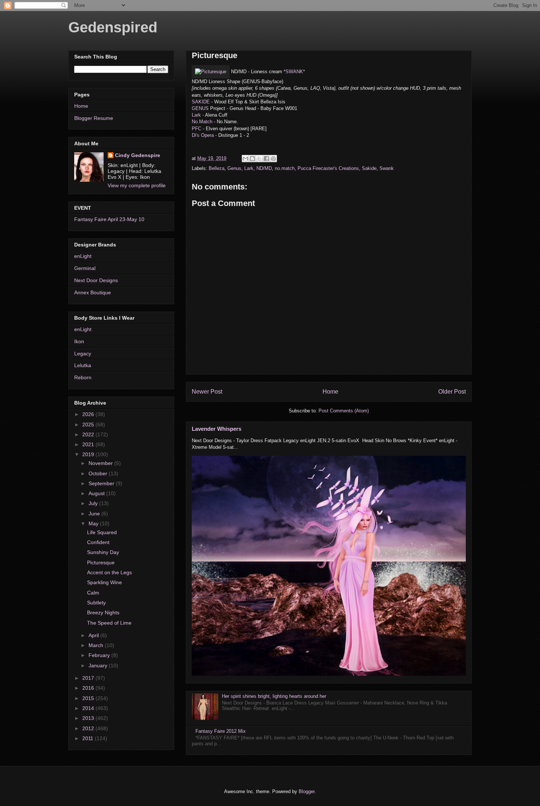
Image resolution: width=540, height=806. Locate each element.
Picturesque (101, 562)
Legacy (82, 353)
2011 (88, 738)
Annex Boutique (92, 292)
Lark (196, 115)
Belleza (216, 168)
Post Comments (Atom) (343, 410)
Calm (93, 593)
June (95, 513)
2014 (89, 708)
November (101, 463)
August (97, 493)
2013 (89, 718)
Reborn (82, 377)
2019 (89, 454)
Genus (234, 168)
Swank (386, 168)
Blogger (306, 791)
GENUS (200, 108)
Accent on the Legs (109, 572)
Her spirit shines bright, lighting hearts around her (274, 696)
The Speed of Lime (109, 623)
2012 (89, 728)
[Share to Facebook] (266, 158)
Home (330, 391)
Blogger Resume (93, 118)
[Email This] (245, 158)
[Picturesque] (211, 71)
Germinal (85, 268)
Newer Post (207, 391)
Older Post (452, 391)
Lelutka (82, 365)
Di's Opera (203, 135)
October (99, 473)
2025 (89, 424)
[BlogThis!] (252, 158)
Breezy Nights (103, 612)
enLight (82, 256)
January (99, 665)
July (94, 503)
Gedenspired (112, 27)
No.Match (202, 121)
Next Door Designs (96, 280)
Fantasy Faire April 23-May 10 (109, 219)
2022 (89, 434)
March (97, 645)
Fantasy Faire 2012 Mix (220, 731)
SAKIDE (201, 101)
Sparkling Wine (104, 582)
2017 (89, 678)
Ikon (79, 341)
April (94, 635)
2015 (89, 698)
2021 (89, 444)
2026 (89, 414)
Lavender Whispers (216, 429)
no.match (285, 168)
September (102, 483)
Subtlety (96, 603)
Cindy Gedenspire (137, 155)
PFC (196, 128)
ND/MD (264, 168)
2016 (89, 688)
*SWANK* (294, 71)
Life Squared (102, 532)
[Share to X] (259, 158)
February (100, 655)
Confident (98, 542)
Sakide (369, 168)
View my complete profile (137, 185)
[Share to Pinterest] (273, 158)
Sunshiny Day (103, 552)
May (94, 523)
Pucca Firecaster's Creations (328, 168)
